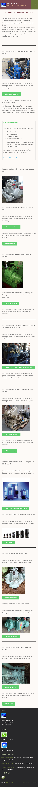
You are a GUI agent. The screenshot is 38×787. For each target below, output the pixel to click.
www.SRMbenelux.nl (8, 767)
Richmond (34, 782)
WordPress (26, 782)
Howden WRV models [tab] (10, 123)
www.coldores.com (7, 763)
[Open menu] (35, 4)
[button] (11, 94)
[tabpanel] (19, 140)
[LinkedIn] (3, 777)
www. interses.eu (7, 757)
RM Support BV (14, 4)
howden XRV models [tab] (10, 158)
